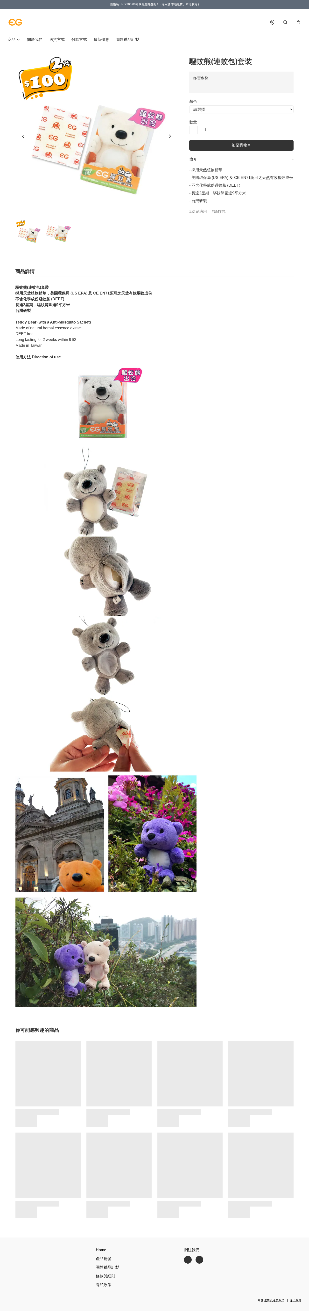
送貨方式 (57, 39)
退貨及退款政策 (274, 1300)
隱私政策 (103, 1285)
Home (101, 1250)
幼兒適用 (199, 211)
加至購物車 (241, 145)
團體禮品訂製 (127, 39)
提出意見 (295, 1300)
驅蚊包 (219, 211)
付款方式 (79, 39)
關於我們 (34, 39)
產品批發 (103, 1259)
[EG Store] (15, 22)
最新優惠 (101, 39)
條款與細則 (105, 1276)
